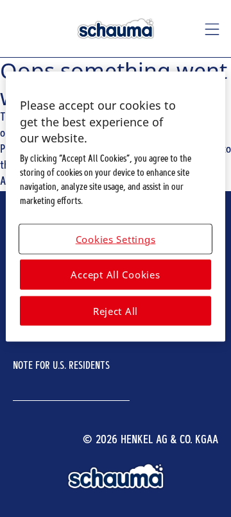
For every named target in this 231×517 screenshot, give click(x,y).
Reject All (115, 310)
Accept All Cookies (115, 274)
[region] (115, 207)
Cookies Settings (116, 238)
